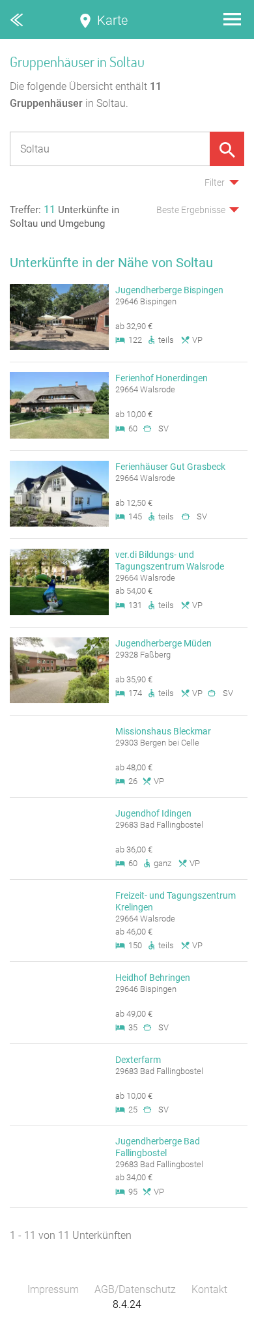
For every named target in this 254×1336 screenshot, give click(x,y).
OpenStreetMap (223, 1329)
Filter (215, 182)
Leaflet (134, 1329)
